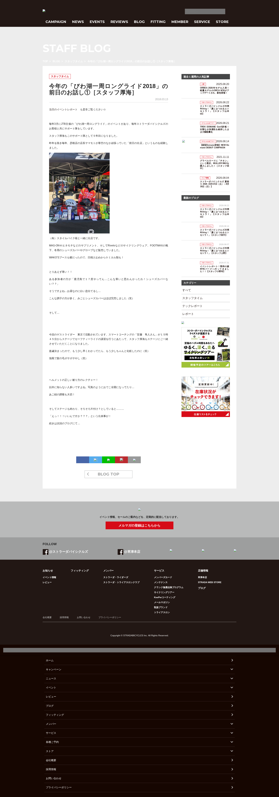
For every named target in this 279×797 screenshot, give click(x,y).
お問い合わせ (83, 617)
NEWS (78, 22)
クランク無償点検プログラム (168, 587)
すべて (186, 290)
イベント (51, 687)
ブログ (202, 588)
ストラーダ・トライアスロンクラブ (121, 582)
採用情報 (64, 617)
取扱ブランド (161, 607)
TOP (45, 61)
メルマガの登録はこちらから (139, 525)
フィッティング (80, 570)
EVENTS (97, 22)
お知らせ (48, 570)
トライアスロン (162, 612)
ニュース (51, 678)
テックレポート (192, 306)
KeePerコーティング (164, 597)
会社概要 (47, 617)
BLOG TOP (108, 474)
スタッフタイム (74, 61)
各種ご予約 (52, 742)
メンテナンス (161, 582)
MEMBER (179, 22)
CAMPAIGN (56, 22)
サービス (51, 732)
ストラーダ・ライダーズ (115, 577)
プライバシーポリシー (109, 617)
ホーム (50, 660)
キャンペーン (53, 669)
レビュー (47, 582)
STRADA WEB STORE (209, 582)
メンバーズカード (163, 577)
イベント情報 (49, 577)
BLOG (139, 22)
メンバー (51, 723)
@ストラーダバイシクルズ (68, 551)
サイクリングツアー (164, 592)
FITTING (157, 22)
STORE (222, 22)
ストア (50, 751)
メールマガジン (162, 602)
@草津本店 (132, 551)
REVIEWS (119, 22)
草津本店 (202, 577)
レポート (188, 314)
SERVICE (202, 22)
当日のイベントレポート (63, 109)
